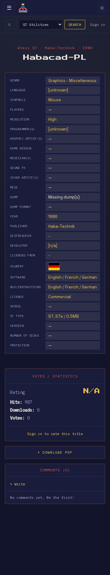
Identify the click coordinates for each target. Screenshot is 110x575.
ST (50, 316)
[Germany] (54, 266)
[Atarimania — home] (23, 8)
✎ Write (17, 484)
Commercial (59, 296)
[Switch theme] (102, 8)
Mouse (54, 99)
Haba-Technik (61, 226)
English (55, 277)
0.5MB (72, 316)
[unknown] (58, 90)
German (89, 277)
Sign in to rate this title (55, 433)
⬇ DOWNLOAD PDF (55, 452)
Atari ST (27, 47)
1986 (52, 216)
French (72, 277)
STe (59, 316)
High (52, 119)
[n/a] (52, 245)
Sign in (97, 24)
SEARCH (74, 24)
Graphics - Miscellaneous (72, 80)
